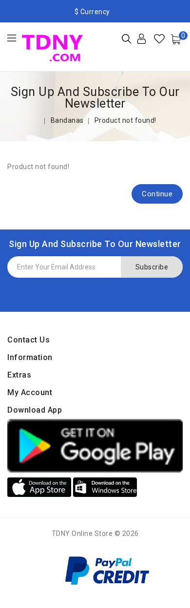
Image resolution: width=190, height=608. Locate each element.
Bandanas (67, 120)
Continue (157, 194)
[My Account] (149, 42)
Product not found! (125, 120)
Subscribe (152, 267)
